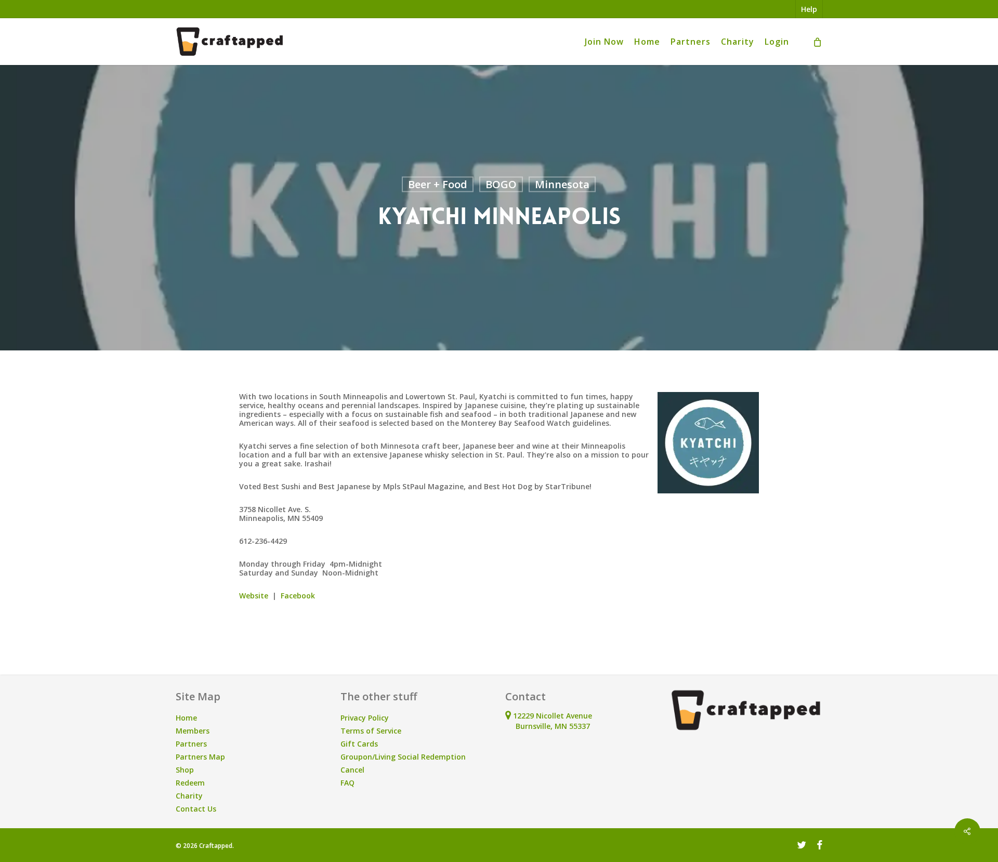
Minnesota (562, 184)
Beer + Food (437, 184)
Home (186, 717)
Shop (185, 769)
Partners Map (200, 756)
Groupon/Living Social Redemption (403, 756)
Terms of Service (370, 730)
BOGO (501, 184)
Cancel (352, 769)
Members (192, 730)
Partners (191, 743)
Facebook (298, 595)
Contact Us (196, 808)
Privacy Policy (364, 717)
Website (253, 595)
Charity (189, 795)
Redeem (190, 782)
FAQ (347, 782)
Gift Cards (359, 743)
